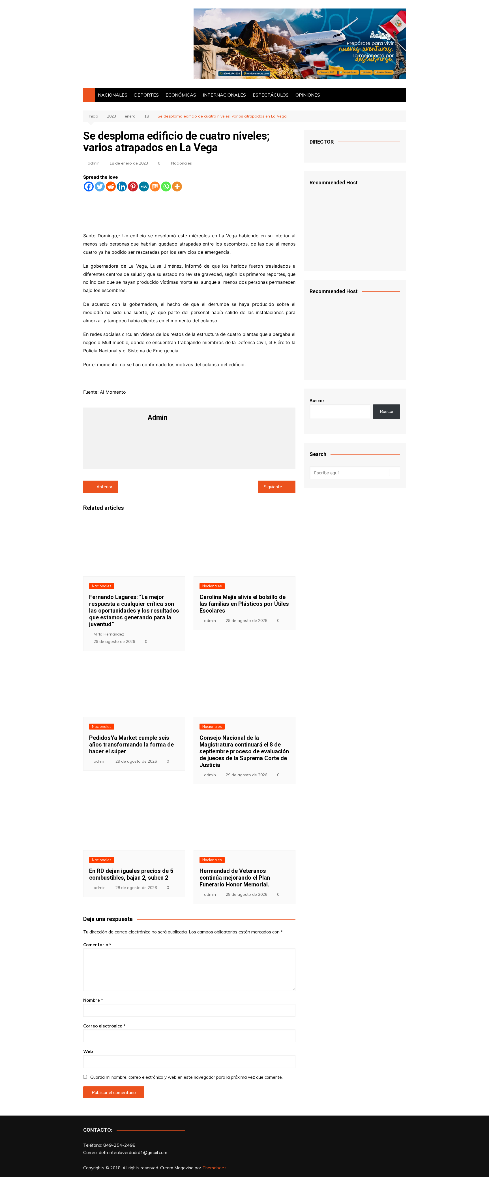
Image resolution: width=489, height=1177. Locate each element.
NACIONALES (112, 95)
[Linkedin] (122, 186)
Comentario (97, 944)
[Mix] (155, 186)
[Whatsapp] (166, 186)
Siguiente (273, 486)
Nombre (93, 1000)
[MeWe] (144, 186)
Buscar (317, 400)
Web (88, 1051)
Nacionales (181, 163)
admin (94, 163)
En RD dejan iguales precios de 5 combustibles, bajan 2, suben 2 (131, 874)
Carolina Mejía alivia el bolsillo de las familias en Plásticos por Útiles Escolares (244, 604)
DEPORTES (146, 95)
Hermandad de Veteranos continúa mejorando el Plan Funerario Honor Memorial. (235, 877)
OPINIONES (307, 95)
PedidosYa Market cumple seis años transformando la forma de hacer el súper (131, 744)
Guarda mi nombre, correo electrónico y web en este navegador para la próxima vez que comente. (186, 1077)
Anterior (104, 486)
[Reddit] (111, 186)
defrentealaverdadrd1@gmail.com (133, 1152)
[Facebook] (89, 186)
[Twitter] (100, 186)
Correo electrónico (104, 1026)
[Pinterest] (133, 186)
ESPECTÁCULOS (271, 95)
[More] (177, 186)
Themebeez (214, 1167)
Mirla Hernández (109, 634)
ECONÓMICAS (181, 95)
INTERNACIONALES (224, 95)
